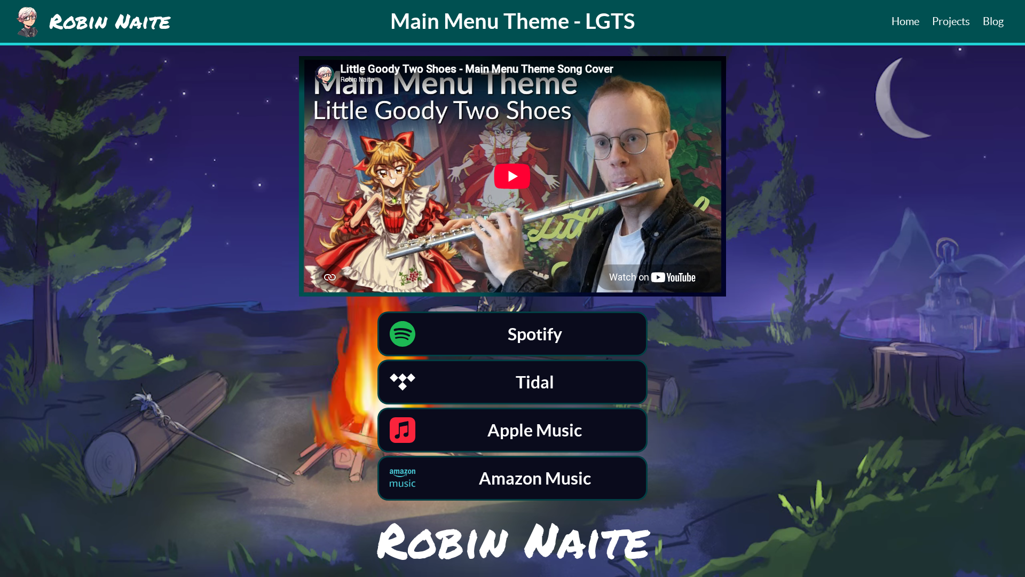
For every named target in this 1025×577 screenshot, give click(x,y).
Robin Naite (512, 539)
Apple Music (534, 430)
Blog (993, 21)
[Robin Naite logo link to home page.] (27, 21)
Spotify (535, 334)
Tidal (535, 382)
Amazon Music (535, 478)
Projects (951, 21)
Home (905, 21)
